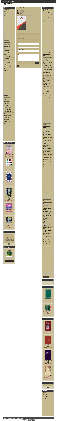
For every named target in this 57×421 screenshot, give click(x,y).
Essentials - (6, 127)
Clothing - (6, 123)
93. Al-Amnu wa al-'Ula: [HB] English (47, 256)
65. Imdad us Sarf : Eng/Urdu (47, 180)
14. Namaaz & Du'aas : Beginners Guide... (46, 46)
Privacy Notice (45, 398)
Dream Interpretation (7, 109)
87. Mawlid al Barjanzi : (46, 241)
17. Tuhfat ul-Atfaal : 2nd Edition (46, 55)
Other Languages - (7, 62)
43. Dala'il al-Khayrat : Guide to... (47, 121)
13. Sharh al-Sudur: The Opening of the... (46, 43)
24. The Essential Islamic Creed (47, 73)
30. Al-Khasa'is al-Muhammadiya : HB (46, 89)
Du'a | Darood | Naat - (7, 44)
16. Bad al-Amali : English (47, 52)
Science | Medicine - (7, 101)
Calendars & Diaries (7, 107)
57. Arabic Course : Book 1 (47, 159)
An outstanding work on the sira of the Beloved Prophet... (9, 258)
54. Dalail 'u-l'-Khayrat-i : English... (47, 152)
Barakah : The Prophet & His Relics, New (48, 345)
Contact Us (44, 404)
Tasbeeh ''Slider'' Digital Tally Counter (9, 167)
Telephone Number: (21, 49)
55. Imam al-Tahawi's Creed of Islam (47, 155)
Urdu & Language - (7, 56)
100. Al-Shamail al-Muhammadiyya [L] (46, 277)
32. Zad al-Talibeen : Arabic (47, 93)
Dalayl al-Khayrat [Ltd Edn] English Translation (47, 312)
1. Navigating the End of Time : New (47, 10)
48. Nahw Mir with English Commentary (47, 135)
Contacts (18, 418)
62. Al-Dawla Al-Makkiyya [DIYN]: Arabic (47, 172)
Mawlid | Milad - (6, 36)
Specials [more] (45, 286)
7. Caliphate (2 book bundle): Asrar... (47, 26)
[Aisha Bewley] (9, 237)
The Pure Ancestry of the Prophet (48, 361)
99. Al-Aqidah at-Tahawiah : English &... (47, 274)
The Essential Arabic (9, 212)
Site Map (44, 408)
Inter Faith (6, 95)
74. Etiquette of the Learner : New (47, 206)
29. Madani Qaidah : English (47, 86)
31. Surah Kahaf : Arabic (46, 91)
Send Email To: (20, 38)
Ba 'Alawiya (6, 76)
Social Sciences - (7, 97)
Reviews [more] (7, 247)
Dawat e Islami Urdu (7, 68)
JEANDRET (33, 420)
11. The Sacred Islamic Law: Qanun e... (47, 37)
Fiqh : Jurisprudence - (7, 23)
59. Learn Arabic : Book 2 (47, 164)
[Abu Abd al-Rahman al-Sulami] (9, 235)
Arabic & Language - (7, 54)
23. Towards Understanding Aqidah (47, 70)
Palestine (5, 93)
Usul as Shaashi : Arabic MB (9, 198)
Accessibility (45, 402)
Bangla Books (6, 60)
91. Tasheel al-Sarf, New (46, 250)
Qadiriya (5, 80)
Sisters (5, 113)
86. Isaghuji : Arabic (46, 239)
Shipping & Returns (46, 396)
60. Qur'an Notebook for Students (47, 167)
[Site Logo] (12, 4)
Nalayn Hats (6, 125)
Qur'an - (5, 11)
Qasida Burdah (6, 40)
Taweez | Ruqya (6, 50)
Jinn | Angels (6, 48)
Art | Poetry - (6, 105)
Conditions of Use (46, 400)
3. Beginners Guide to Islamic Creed (47, 15)
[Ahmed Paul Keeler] (9, 236)
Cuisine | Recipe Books (8, 111)
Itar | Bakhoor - (6, 131)
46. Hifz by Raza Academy (47, 129)
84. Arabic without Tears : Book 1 (47, 234)
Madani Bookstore (28, 419)
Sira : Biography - (7, 15)
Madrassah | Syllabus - (8, 119)
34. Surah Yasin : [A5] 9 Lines (47, 97)
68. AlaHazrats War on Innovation (46, 189)
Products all (10, 418)
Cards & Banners (7, 133)
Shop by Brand (45, 394)
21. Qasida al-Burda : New (47, 65)
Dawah (5, 64)
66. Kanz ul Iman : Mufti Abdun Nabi (47, 183)
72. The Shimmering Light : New (47, 200)
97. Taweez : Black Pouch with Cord (47, 268)
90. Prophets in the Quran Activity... (47, 248)
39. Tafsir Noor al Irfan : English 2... (46, 110)
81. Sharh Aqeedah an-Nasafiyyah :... (46, 225)
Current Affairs (6, 91)
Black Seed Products (7, 129)
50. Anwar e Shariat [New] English (47, 141)
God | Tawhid (6, 9)
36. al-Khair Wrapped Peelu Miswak (47, 103)
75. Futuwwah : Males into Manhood (47, 209)
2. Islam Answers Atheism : (47, 12)
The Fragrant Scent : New (48, 375)
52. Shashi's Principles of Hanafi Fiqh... (47, 146)
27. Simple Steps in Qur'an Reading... (47, 81)
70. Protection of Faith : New (47, 195)
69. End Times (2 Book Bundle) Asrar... (48, 192)
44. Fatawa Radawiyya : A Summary (47, 124)
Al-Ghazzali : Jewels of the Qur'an (48, 300)
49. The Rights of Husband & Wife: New (47, 138)
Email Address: (20, 45)
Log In (13, 1)
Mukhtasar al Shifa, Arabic (9, 154)
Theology (5, 19)
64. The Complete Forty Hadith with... (48, 178)
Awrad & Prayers (7, 42)
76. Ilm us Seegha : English (47, 211)
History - (5, 99)
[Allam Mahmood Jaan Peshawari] (9, 239)
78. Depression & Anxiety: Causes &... (47, 216)
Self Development (7, 70)
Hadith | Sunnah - (7, 13)
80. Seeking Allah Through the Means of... (47, 222)
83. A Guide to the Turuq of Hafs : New (47, 231)
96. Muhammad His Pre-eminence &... (46, 265)
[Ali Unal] (9, 238)
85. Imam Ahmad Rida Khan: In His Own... (47, 237)
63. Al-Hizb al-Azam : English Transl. (47, 175)
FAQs (22, 418)
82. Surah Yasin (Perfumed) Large (47, 228)
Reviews (14, 418)
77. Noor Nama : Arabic (46, 213)
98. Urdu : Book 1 (45, 271)
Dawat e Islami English (7, 66)
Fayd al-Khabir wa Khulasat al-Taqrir (9, 224)
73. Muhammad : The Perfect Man (47, 203)
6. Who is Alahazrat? (46, 23)
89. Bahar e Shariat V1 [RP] (47, 245)
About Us (44, 392)
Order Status (45, 406)
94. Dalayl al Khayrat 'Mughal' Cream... (47, 259)
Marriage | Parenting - (7, 115)
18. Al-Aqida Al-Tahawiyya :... (47, 57)
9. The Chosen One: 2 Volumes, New (46, 32)
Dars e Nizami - (6, 52)
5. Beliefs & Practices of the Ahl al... (47, 21)
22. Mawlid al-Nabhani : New (47, 67)
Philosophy (6, 21)
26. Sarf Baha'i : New (46, 78)
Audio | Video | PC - (7, 121)
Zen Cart (36, 419)
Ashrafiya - (6, 74)
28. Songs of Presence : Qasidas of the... (46, 84)
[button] (55, 1)
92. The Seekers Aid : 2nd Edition (47, 253)
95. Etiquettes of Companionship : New (46, 262)
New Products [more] (8, 142)
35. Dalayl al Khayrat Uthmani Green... (47, 100)
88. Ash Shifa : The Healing (47, 243)
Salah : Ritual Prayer (7, 25)
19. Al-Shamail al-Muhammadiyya (45, 60)
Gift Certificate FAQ (46, 410)
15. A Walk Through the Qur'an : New (47, 50)
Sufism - (5, 72)
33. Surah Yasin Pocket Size (47, 95)
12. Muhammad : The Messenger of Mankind (46, 40)
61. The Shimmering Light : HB (47, 169)
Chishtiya (5, 78)
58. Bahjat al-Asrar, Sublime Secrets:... (47, 162)
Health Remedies (7, 103)
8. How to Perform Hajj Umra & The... (47, 29)
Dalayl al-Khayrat (7, 38)
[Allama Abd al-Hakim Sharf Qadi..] (9, 240)
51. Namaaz (44, 143)
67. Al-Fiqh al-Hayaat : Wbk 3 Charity (47, 186)
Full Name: (19, 42)
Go (9, 244)
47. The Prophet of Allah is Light (47, 132)
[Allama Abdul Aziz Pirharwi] (9, 241)
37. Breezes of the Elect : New (47, 105)
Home (9, 1)
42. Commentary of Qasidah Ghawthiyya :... (47, 118)
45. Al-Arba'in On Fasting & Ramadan (47, 127)
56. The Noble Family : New (47, 157)
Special (5, 418)
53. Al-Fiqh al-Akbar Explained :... (47, 149)
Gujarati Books (6, 58)
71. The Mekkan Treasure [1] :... (47, 197)
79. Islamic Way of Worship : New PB (47, 219)
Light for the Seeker (48, 331)
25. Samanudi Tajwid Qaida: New (47, 76)
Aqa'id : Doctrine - (7, 17)
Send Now (37, 62)
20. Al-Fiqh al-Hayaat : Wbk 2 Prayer (47, 63)
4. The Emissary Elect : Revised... (46, 18)
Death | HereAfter (7, 46)
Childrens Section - (7, 117)
